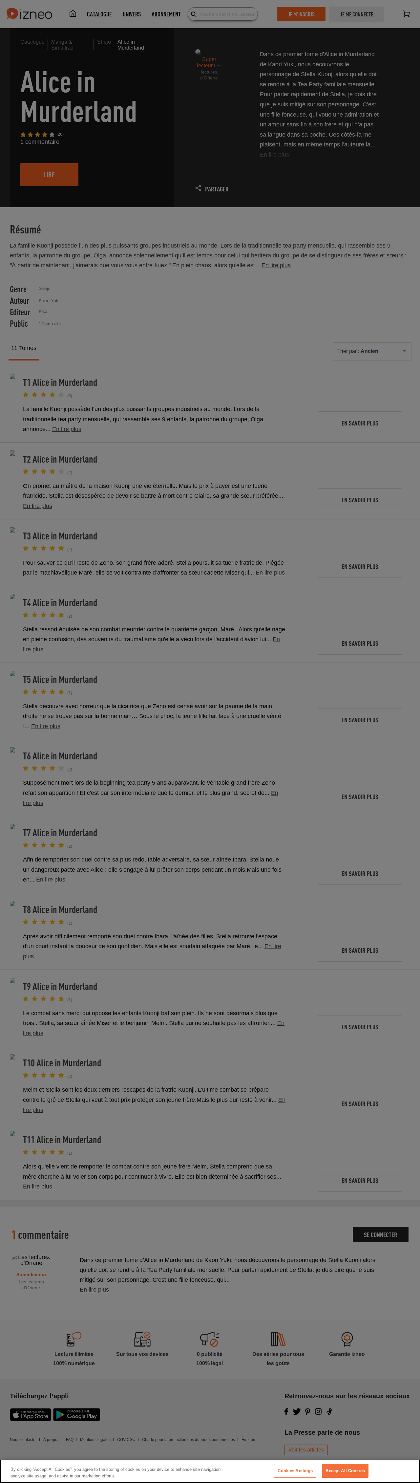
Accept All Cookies (345, 1470)
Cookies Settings (295, 1470)
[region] (210, 1471)
